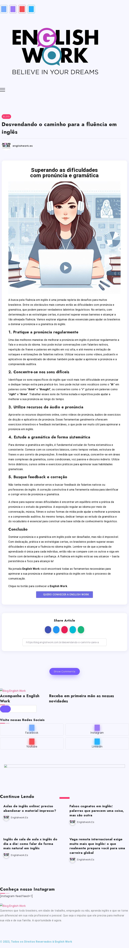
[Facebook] (3, 9)
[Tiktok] (40, 930)
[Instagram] (13, 9)
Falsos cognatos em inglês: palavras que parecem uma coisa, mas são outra (97, 811)
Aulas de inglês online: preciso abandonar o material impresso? (29, 808)
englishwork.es (23, 145)
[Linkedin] (31, 9)
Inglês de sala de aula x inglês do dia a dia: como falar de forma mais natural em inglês (30, 844)
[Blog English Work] (55, 50)
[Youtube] (22, 9)
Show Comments (64, 671)
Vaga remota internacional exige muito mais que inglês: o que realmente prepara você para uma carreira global (97, 846)
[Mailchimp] (5, 708)
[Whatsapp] (49, 930)
